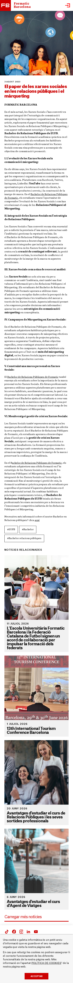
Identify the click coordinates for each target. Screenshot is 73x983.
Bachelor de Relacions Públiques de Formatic (32, 377)
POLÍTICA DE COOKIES (46, 963)
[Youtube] (36, 932)
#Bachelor (28, 529)
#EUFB (11, 529)
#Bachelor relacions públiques (24, 538)
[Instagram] (21, 932)
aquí (37, 520)
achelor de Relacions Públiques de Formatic (37, 463)
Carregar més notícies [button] (23, 917)
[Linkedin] (28, 932)
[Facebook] (6, 932)
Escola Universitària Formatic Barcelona (5, 5)
